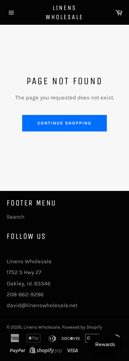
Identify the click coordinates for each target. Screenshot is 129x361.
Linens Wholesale (64, 12)
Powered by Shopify (82, 327)
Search (15, 216)
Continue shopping (64, 123)
